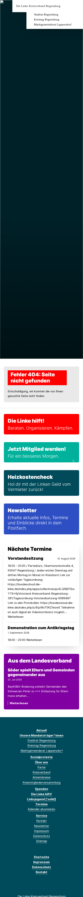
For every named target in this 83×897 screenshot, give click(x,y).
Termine (41, 804)
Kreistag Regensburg (46, 19)
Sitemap (41, 841)
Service (41, 815)
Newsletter (22, 510)
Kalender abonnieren (41, 809)
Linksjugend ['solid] (41, 799)
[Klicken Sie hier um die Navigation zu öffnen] (77, 6)
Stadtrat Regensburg (46, 14)
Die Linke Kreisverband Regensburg (38, 6)
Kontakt (41, 821)
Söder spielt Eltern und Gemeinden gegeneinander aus (41, 672)
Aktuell (41, 730)
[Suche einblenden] (66, 6)
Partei (41, 767)
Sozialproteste (41, 757)
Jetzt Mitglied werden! (37, 449)
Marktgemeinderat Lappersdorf (52, 24)
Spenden (41, 789)
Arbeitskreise (42, 777)
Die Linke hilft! (26, 421)
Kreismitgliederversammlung (41, 782)
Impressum (41, 831)
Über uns (41, 762)
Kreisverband (41, 772)
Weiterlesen (19, 703)
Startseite (41, 857)
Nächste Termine (30, 549)
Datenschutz (41, 836)
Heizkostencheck (30, 477)
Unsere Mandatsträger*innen (41, 735)
